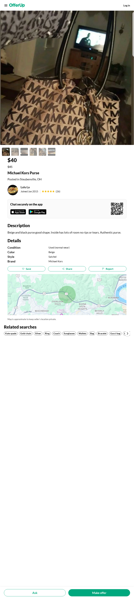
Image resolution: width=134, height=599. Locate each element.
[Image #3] (24, 152)
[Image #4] (33, 152)
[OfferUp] (17, 5)
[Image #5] (42, 152)
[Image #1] (6, 152)
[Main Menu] (6, 5)
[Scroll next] (127, 333)
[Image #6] (52, 152)
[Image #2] (15, 152)
